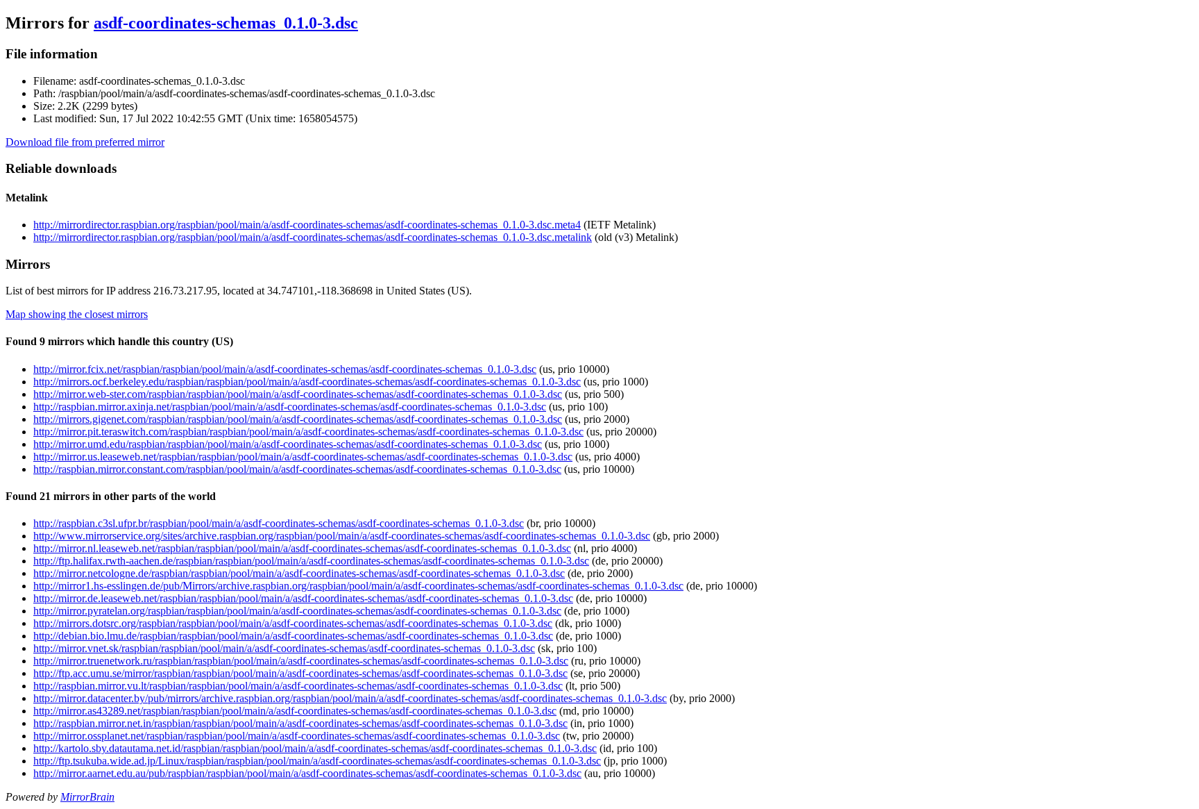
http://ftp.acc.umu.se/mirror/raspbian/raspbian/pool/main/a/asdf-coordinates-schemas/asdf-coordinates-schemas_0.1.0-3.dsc (300, 673)
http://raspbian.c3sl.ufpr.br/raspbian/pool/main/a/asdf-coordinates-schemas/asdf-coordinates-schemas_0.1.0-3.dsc (278, 523)
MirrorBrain (87, 797)
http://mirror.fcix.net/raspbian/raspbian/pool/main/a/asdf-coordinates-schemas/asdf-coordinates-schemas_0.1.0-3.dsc (284, 369)
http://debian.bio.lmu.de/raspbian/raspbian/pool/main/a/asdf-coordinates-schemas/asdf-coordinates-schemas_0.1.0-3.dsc (293, 636)
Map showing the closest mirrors (77, 314)
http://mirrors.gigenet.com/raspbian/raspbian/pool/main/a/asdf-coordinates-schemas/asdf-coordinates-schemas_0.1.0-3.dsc (297, 419)
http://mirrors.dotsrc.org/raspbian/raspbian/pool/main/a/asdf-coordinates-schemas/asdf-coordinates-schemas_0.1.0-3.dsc (292, 623)
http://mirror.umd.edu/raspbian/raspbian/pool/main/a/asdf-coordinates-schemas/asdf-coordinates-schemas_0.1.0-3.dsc (287, 444)
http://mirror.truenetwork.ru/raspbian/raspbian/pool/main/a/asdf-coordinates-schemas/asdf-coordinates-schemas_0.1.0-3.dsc (300, 661)
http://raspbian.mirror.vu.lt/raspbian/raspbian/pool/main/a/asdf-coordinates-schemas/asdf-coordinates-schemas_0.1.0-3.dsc (298, 686)
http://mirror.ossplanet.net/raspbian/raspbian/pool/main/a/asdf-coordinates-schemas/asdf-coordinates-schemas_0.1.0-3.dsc (296, 736)
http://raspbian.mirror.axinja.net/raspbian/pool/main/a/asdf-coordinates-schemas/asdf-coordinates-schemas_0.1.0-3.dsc (289, 406)
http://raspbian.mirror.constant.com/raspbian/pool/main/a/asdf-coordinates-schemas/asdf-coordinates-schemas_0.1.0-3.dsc (297, 469)
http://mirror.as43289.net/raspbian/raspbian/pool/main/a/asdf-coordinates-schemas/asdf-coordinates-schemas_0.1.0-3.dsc (294, 711)
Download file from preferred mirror (85, 142)
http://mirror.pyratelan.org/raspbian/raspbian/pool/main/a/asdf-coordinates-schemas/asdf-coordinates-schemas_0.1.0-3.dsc (297, 611)
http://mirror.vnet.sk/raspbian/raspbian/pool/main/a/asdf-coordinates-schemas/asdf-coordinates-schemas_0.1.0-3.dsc (284, 648)
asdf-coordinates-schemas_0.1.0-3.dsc (226, 23)
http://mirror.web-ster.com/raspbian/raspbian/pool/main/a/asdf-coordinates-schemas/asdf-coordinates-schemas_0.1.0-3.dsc (297, 394)
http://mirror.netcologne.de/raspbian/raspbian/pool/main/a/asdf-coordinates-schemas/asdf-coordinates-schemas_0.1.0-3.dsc (299, 573)
